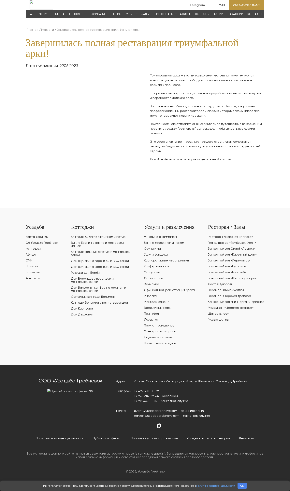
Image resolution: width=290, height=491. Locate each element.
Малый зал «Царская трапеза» (231, 308)
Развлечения (38, 14)
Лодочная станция (158, 337)
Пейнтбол (151, 313)
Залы (145, 14)
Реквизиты (246, 438)
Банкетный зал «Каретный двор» (232, 254)
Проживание (96, 14)
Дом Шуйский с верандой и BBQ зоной (100, 261)
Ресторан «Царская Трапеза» (230, 237)
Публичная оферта (107, 438)
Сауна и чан (153, 248)
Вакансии (235, 14)
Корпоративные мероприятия (166, 260)
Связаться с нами (246, 5)
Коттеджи (33, 248)
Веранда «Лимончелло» (226, 290)
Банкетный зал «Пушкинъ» (227, 266)
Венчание (151, 284)
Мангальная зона (156, 302)
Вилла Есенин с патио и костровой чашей (97, 244)
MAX (222, 5)
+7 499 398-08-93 (146, 391)
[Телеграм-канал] (166, 425)
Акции (218, 14)
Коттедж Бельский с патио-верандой (99, 302)
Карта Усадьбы (37, 237)
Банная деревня (67, 14)
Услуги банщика (156, 254)
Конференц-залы (156, 266)
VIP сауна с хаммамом (160, 237)
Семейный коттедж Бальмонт (93, 297)
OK (242, 485)
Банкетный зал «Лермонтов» (229, 260)
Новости (202, 14)
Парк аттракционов (159, 325)
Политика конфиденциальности (59, 438)
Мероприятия (124, 14)
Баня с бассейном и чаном (164, 243)
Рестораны (165, 14)
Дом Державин (82, 314)
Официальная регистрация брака (169, 290)
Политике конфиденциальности (215, 486)
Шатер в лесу (218, 313)
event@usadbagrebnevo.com (156, 411)
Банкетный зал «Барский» (227, 272)
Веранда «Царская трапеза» (230, 296)
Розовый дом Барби (85, 272)
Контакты (254, 14)
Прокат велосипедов (160, 343)
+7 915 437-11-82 (145, 401)
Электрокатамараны (160, 331)
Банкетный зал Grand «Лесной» (231, 248)
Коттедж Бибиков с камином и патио (98, 237)
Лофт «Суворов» (220, 284)
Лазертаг (151, 319)
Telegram (197, 5)
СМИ (29, 260)
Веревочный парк (157, 308)
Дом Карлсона (82, 308)
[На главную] (41, 8)
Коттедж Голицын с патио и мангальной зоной (101, 253)
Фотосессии (153, 278)
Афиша (185, 14)
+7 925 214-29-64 (146, 396)
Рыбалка (150, 296)
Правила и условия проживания (154, 438)
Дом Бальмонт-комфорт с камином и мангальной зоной (98, 289)
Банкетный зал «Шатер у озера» (232, 278)
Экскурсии (152, 272)
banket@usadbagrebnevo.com (156, 416)
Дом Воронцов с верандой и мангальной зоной (92, 280)
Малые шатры (218, 319)
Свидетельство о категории (208, 438)
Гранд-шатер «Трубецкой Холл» (232, 243)
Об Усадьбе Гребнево (42, 243)
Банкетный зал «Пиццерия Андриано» (236, 302)
